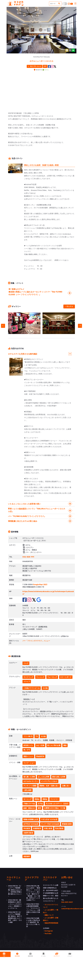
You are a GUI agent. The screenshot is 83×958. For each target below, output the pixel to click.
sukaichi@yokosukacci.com (72, 909)
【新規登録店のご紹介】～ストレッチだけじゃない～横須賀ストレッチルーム (15, 904)
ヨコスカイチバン (50, 878)
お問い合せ (67, 877)
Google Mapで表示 (40, 584)
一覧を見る (69, 306)
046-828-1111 (28, 557)
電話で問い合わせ (35, 66)
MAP (45, 66)
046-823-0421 (67, 902)
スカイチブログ (32, 878)
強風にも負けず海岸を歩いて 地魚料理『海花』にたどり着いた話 (33, 922)
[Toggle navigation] (75, 3)
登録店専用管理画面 (51, 923)
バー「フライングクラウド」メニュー (36, 641)
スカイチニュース (14, 878)
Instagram (49, 931)
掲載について (49, 915)
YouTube (48, 933)
